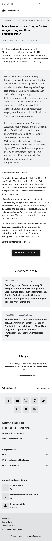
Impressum (6, 518)
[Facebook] (9, 400)
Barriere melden (8, 526)
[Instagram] (35, 400)
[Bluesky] (18, 400)
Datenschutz (7, 522)
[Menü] (47, 4)
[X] (27, 400)
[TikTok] (44, 400)
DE (3, 4)
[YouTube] (27, 409)
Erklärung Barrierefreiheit (12, 529)
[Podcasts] (35, 409)
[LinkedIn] (18, 409)
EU (33, 133)
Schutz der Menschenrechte (14, 242)
